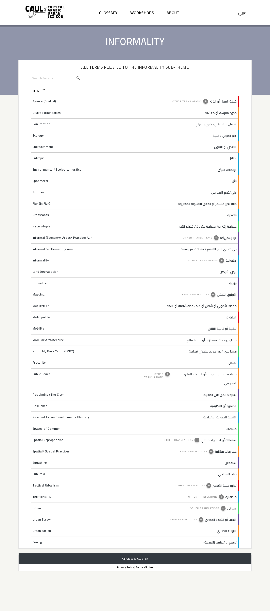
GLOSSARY (108, 12)
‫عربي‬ (242, 12)
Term (40, 90)
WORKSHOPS (142, 12)
